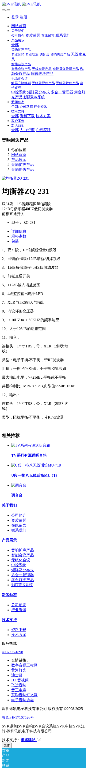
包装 (15, 241)
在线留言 (18, 525)
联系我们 (18, 530)
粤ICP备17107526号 (18, 717)
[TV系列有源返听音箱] (30, 445)
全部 (15, 45)
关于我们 (9, 505)
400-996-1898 (12, 652)
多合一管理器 (22, 575)
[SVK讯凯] (44, 4)
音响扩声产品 (22, 165)
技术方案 (18, 635)
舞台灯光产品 (22, 580)
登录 (15, 17)
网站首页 (18, 26)
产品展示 (18, 160)
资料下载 (18, 630)
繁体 (7, 745)
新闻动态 (9, 595)
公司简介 (18, 515)
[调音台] (18, 485)
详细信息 (18, 231)
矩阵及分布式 (22, 570)
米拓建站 (29, 740)
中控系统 (18, 565)
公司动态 (18, 605)
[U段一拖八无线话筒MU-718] (36, 465)
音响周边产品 (22, 170)
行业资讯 (18, 610)
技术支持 (9, 620)
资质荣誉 (18, 520)
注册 (23, 17)
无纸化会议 (20, 560)
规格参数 (18, 236)
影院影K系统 (22, 585)
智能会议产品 (22, 555)
